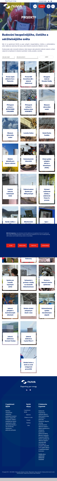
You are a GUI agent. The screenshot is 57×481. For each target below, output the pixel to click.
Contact (26, 471)
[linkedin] (48, 1)
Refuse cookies (22, 245)
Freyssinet (41, 437)
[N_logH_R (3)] (12, 3)
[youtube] (51, 1)
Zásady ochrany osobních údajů (29, 473)
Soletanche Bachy (43, 433)
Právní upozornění (38, 471)
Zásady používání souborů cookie (48, 471)
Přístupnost (38, 473)
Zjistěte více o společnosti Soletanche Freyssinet (42, 456)
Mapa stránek (31, 471)
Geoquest (45, 435)
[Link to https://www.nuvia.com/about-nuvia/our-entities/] (48, 6)
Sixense (40, 439)
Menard (41, 435)
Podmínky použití (20, 473)
